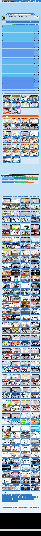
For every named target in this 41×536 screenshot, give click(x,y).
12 (2, 28)
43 (2, 83)
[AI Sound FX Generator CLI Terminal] (9, 530)
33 (2, 65)
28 (2, 56)
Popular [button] (14, 196)
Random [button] (28, 196)
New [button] (18, 196)
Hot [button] (32, 196)
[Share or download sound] (34, 26)
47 (2, 90)
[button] (35, 16)
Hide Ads (39, 1)
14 (2, 31)
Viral (23, 1)
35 (2, 69)
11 (2, 26)
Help (34, 1)
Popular (27, 1)
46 (2, 88)
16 (2, 35)
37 (2, 72)
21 (2, 44)
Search (16, 1)
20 (2, 42)
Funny (19, 1)
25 (2, 51)
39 (2, 76)
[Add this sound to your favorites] (38, 26)
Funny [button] (9, 196)
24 (2, 49)
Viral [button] (5, 196)
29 (2, 58)
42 (2, 81)
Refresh (18, 24)
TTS (32, 1)
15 (2, 33)
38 (2, 74)
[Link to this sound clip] (37, 26)
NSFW (37, 196)
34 (2, 67)
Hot (21, 1)
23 (2, 47)
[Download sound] (35, 26)
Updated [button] (23, 196)
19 (2, 40)
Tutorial (14, 24)
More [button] (36, 1)
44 (2, 85)
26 (2, 53)
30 (2, 60)
